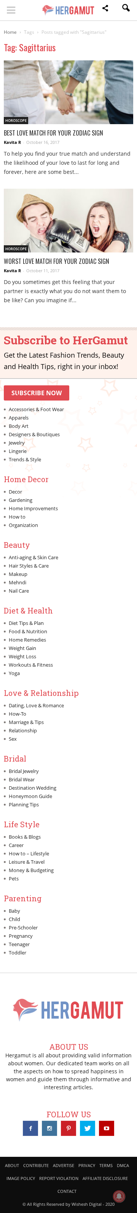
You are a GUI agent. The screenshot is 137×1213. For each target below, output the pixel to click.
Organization (23, 525)
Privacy (86, 1165)
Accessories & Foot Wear (36, 409)
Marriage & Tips (26, 722)
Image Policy (20, 1178)
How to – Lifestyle (29, 853)
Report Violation (58, 1178)
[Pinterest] (68, 1128)
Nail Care (19, 590)
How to (17, 516)
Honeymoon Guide (30, 796)
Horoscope (16, 120)
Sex (13, 738)
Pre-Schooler (23, 927)
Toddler (17, 952)
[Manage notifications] (119, 1196)
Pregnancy (21, 935)
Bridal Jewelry (24, 771)
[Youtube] (106, 1128)
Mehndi (17, 582)
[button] (105, 9)
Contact (66, 1191)
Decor (15, 491)
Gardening (20, 500)
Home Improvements (33, 508)
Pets (14, 878)
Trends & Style (25, 459)
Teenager (19, 944)
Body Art (19, 426)
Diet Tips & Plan (26, 623)
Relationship (23, 730)
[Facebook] (30, 1128)
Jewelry (17, 442)
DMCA (123, 1165)
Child (14, 919)
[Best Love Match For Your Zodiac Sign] (68, 92)
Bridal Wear (22, 779)
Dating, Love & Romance (36, 705)
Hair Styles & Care (29, 565)
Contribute (36, 1165)
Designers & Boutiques (34, 434)
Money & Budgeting (31, 870)
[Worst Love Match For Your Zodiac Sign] (68, 220)
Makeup (18, 574)
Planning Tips (24, 804)
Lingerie (18, 451)
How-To (17, 713)
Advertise (63, 1165)
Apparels (19, 417)
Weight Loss (22, 656)
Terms (106, 1165)
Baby (14, 910)
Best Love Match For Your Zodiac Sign (53, 132)
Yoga (14, 673)
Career (16, 845)
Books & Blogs (25, 836)
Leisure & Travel (27, 861)
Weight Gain (22, 648)
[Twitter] (87, 1128)
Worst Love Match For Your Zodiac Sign (56, 261)
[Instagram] (49, 1128)
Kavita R (12, 142)
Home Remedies (27, 639)
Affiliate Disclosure (105, 1178)
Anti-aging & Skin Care (33, 557)
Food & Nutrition (28, 631)
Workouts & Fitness (31, 664)
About (12, 1165)
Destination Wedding (32, 787)
